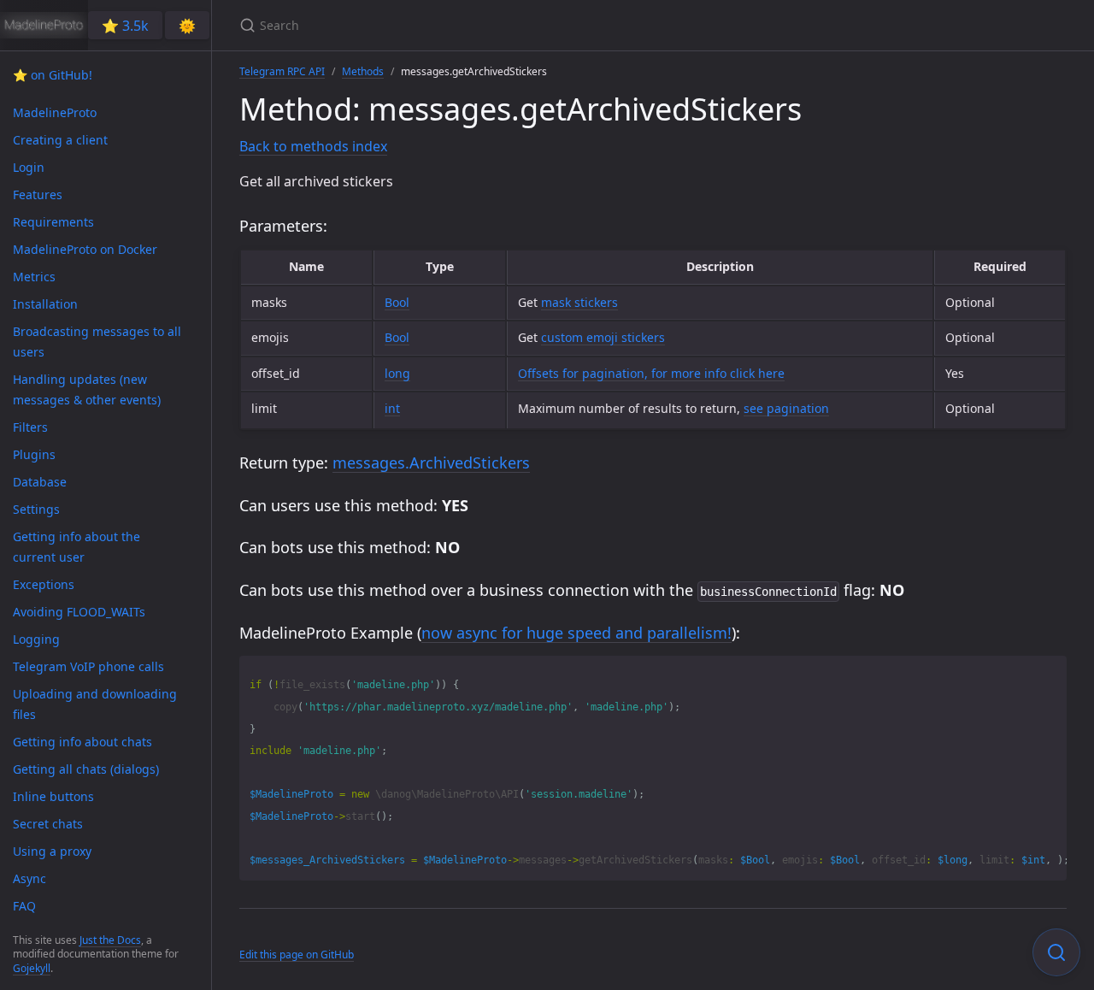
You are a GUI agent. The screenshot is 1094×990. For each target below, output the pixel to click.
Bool (397, 302)
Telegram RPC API (282, 71)
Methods (363, 71)
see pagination (786, 408)
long (397, 373)
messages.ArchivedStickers (431, 462)
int (392, 408)
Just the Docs (110, 940)
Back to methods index (313, 146)
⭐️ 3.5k (125, 25)
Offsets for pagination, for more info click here (651, 373)
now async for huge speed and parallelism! (576, 632)
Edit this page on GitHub (296, 954)
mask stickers (579, 302)
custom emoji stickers (603, 337)
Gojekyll (31, 968)
